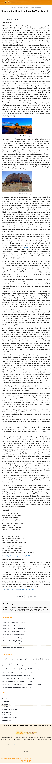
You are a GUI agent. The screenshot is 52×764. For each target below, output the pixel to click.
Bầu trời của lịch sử (6, 698)
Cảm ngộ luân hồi (6, 704)
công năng (25, 247)
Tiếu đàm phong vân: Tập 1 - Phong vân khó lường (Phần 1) (18, 678)
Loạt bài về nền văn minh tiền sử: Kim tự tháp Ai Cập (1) (17, 687)
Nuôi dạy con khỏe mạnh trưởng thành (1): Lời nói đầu (17, 681)
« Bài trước (4, 589)
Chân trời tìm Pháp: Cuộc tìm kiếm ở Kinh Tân (14, 628)
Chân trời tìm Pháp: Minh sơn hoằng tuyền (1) (14, 638)
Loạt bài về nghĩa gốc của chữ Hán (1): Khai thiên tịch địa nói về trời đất (21, 684)
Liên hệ (14, 725)
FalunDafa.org (20, 725)
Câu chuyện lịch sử (6, 712)
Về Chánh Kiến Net (6, 725)
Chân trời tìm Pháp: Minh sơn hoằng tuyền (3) (14, 631)
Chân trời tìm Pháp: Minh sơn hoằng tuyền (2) (14, 634)
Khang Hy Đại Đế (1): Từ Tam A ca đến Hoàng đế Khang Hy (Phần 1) (20, 672)
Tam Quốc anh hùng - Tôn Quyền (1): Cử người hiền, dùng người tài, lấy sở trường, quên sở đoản (26, 660)
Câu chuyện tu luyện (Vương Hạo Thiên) (11, 717)
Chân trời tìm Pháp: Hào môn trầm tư (12, 625)
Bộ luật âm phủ (5, 701)
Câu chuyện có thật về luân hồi (9, 709)
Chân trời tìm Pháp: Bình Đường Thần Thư (13, 622)
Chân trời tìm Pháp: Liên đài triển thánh (13, 644)
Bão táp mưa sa (5, 696)
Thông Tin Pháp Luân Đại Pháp (41, 725)
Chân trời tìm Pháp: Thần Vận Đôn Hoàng (13, 647)
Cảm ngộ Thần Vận (6, 706)
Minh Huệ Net (28, 725)
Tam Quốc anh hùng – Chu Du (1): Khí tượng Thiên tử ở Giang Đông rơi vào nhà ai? (24, 669)
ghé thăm (13, 744)
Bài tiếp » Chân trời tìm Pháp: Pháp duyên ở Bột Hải (21, 589)
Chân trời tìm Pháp (6, 720)
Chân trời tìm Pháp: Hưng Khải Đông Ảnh (13, 641)
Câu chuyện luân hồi (6, 715)
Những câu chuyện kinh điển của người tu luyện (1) (16, 675)
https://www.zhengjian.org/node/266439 (18, 556)
